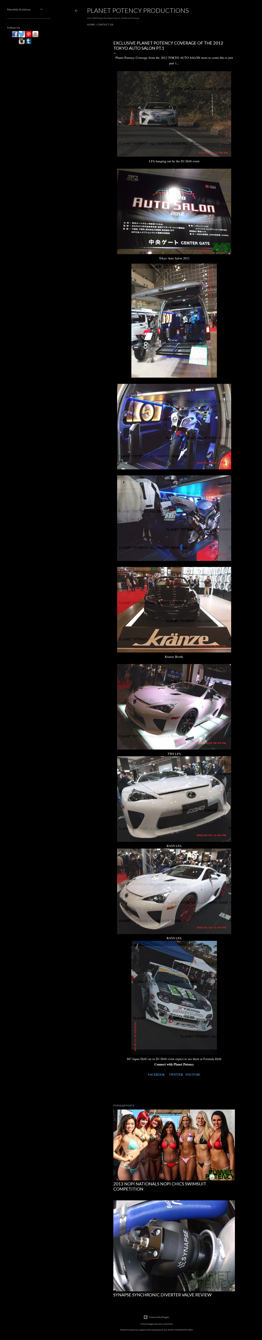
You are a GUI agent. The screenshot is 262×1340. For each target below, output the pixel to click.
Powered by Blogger (159, 1317)
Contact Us (105, 24)
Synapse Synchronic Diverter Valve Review (162, 1294)
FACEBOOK (156, 1074)
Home (91, 24)
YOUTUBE (192, 1074)
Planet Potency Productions (138, 10)
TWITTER (176, 1074)
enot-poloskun (165, 1324)
